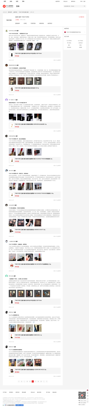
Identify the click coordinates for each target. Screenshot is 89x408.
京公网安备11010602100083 (8, 397)
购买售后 (50, 23)
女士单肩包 (69, 40)
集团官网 (58, 1)
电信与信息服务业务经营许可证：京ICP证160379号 (24, 397)
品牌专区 (15, 12)
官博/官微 (33, 23)
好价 (11, 1)
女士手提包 (80, 40)
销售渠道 (41, 23)
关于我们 (5, 392)
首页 (5, 1)
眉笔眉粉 (69, 47)
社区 (17, 1)
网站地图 (24, 392)
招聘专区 (17, 392)
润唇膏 (80, 47)
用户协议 (48, 392)
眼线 (80, 45)
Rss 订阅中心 (82, 404)
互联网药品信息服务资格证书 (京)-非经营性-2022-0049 (30, 399)
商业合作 (65, 1)
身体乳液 (80, 42)
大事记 (25, 23)
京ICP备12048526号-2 (39, 397)
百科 (23, 1)
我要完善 (82, 16)
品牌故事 (17, 23)
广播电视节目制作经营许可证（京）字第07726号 (12, 400)
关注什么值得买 (83, 402)
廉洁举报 (39, 392)
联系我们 (11, 392)
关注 (18, 19)
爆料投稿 (73, 1)
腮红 (69, 45)
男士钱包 (69, 42)
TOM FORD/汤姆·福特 (24, 12)
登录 (81, 1)
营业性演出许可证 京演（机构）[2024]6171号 (11, 399)
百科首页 (10, 12)
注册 (84, 1)
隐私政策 (54, 392)
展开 (38, 40)
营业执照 (43, 399)
